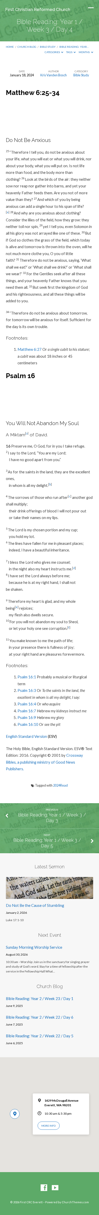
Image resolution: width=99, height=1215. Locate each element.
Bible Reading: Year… (74, 46)
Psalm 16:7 (27, 710)
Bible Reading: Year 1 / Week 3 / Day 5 (47, 842)
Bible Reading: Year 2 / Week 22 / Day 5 (39, 1035)
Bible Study (48, 46)
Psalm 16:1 (27, 677)
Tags (69, 52)
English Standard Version (26, 736)
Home (10, 46)
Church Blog (27, 46)
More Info (48, 1125)
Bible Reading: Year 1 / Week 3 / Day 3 (52, 817)
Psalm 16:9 (27, 717)
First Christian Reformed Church (37, 9)
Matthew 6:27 (30, 349)
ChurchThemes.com (75, 1202)
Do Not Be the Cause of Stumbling (35, 905)
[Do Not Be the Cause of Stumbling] (49, 896)
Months (84, 52)
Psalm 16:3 (27, 690)
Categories (52, 52)
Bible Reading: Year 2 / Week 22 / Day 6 (39, 1017)
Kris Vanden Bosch (53, 75)
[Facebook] (44, 1188)
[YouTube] (55, 1188)
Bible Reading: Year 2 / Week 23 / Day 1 (39, 998)
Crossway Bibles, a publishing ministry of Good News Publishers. (44, 762)
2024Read (60, 785)
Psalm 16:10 (28, 724)
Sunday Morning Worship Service (34, 947)
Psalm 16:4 (27, 704)
